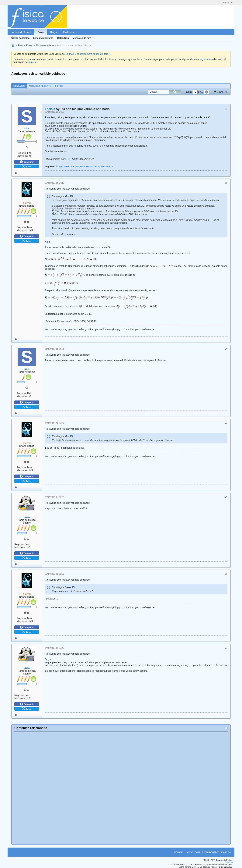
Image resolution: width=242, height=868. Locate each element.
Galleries (68, 32)
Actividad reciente (40, 86)
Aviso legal (193, 852)
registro (32, 62)
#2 (226, 183)
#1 (226, 108)
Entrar (226, 2)
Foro (41, 32)
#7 (226, 648)
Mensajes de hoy (82, 38)
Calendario (63, 38)
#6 (226, 574)
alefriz (68, 321)
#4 (226, 423)
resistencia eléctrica (65, 166)
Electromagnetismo (45, 45)
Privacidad (210, 852)
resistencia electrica (84, 166)
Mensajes (19, 86)
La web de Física (21, 32)
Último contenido (20, 38)
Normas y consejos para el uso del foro (86, 53)
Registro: (21, 152)
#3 (226, 349)
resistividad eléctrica (104, 166)
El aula (29, 45)
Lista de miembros (43, 38)
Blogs (53, 32)
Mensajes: (22, 155)
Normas (178, 852)
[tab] (19, 85)
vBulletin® (228, 862)
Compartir (29, 162)
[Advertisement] (121, 788)
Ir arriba (226, 852)
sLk (67, 159)
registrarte (205, 59)
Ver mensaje (71, 196)
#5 (226, 497)
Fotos (59, 86)
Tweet (28, 166)
